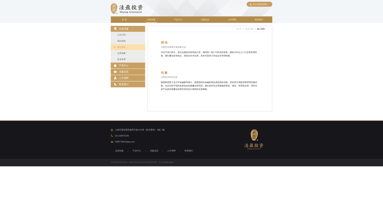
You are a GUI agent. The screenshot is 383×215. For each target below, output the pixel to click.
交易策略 (121, 53)
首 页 (124, 20)
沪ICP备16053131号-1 (119, 162)
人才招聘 (232, 20)
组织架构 (121, 41)
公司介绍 (121, 35)
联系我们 (259, 20)
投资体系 (121, 59)
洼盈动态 (205, 20)
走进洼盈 (151, 20)
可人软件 (162, 162)
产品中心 (178, 20)
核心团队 (121, 47)
